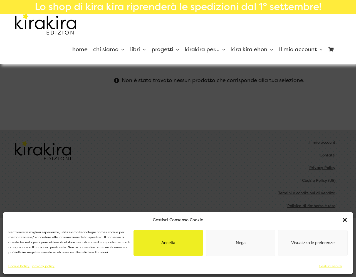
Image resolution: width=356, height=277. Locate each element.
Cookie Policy (18, 266)
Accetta (168, 242)
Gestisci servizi (330, 266)
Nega (241, 242)
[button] (345, 220)
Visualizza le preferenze (313, 242)
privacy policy (43, 266)
